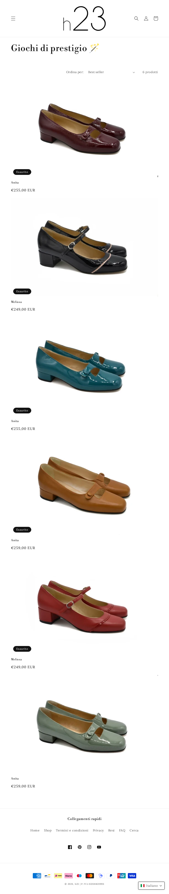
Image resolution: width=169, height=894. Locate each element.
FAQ (122, 830)
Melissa (16, 302)
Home (35, 830)
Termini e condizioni (72, 830)
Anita (15, 182)
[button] (13, 18)
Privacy (98, 830)
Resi (111, 830)
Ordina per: (75, 72)
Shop (47, 830)
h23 (77, 884)
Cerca (134, 830)
